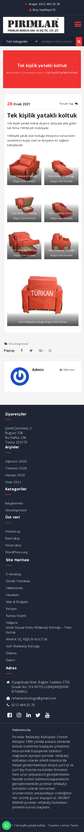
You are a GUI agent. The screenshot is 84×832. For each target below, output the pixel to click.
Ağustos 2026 (16, 461)
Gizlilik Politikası (18, 581)
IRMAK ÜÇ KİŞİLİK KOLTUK (27, 639)
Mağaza (11, 622)
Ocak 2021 (13, 482)
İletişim (11, 609)
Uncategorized (18, 344)
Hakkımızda (14, 588)
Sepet (10, 660)
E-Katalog (13, 574)
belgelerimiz (14, 503)
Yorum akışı (13, 545)
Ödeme (11, 653)
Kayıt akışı (12, 538)
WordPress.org (16, 552)
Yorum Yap (66, 104)
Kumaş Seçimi (16, 616)
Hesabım (12, 595)
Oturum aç (12, 531)
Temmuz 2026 (16, 468)
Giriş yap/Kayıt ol (43, 10)
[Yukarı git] (77, 825)
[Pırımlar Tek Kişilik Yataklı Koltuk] (33, 32)
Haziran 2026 (15, 475)
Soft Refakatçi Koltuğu (23, 646)
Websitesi (69, 369)
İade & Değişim (17, 602)
